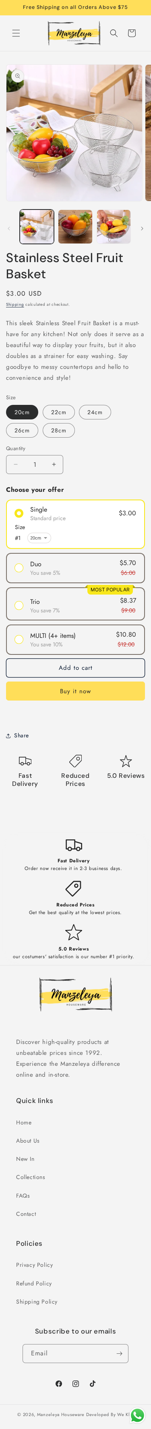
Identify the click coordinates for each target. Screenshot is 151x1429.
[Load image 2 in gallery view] (75, 227)
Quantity (15, 448)
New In (25, 1159)
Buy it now (75, 691)
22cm (58, 412)
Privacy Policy (34, 1265)
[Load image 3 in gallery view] (114, 227)
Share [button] (21, 735)
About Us (28, 1141)
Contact (26, 1214)
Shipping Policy (37, 1302)
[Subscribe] (119, 1353)
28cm (58, 430)
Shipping (15, 304)
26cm (22, 430)
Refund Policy (34, 1283)
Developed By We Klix (110, 1414)
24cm (95, 412)
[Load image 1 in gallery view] (37, 227)
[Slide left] (9, 228)
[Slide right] (142, 228)
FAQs (23, 1196)
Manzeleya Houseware (61, 1414)
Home (23, 1122)
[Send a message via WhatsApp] (137, 1415)
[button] (16, 33)
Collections (31, 1177)
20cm (22, 412)
